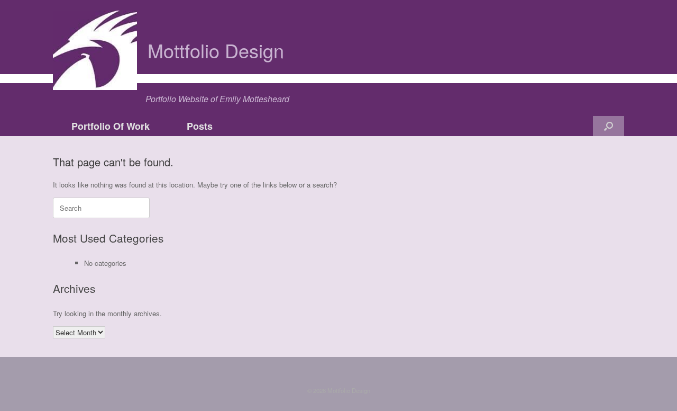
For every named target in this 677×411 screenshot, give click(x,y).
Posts (200, 126)
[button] (608, 126)
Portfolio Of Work (110, 126)
